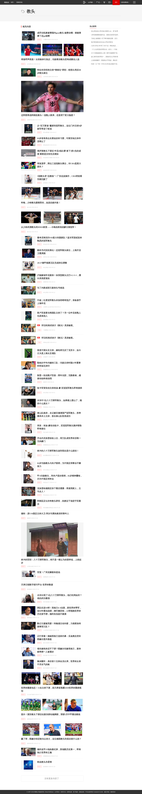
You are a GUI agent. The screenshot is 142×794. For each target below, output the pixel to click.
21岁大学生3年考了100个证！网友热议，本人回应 (106, 46)
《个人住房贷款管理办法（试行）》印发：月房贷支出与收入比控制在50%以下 (106, 49)
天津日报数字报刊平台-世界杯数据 (37, 584)
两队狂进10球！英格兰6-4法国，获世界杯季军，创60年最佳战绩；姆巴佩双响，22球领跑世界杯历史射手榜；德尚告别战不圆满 (59, 611)
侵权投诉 (112, 792)
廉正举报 (106, 792)
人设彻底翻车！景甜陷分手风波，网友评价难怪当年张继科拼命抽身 (106, 60)
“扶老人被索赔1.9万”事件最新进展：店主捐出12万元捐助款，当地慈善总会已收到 (106, 38)
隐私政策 (81, 792)
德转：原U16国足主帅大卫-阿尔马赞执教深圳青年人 (45, 513)
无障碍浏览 (19, 2)
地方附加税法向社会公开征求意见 (102, 42)
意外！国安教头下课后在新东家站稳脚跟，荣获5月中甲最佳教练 (50, 714)
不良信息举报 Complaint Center (94, 792)
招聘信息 (69, 792)
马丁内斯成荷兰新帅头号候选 (50, 288)
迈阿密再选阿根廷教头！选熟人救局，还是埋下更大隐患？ (48, 115)
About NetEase (49, 792)
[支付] (104, 2)
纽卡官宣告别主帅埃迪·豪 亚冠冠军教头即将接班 (59, 388)
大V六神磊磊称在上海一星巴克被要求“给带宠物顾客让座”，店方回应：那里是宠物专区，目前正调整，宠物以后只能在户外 (106, 53)
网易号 (39, 39)
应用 (12, 2)
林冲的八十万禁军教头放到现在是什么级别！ (58, 451)
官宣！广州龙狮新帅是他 (48, 572)
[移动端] (84, 2)
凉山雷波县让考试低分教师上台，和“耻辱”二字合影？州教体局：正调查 (106, 31)
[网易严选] (98, 2)
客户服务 (75, 792)
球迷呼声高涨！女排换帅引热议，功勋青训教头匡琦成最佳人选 (50, 59)
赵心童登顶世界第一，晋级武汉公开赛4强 (104, 56)
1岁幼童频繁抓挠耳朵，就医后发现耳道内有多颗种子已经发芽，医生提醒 (106, 35)
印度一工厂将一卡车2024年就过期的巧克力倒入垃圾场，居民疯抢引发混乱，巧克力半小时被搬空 (106, 64)
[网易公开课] (91, 2)
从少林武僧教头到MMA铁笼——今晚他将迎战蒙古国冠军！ (48, 227)
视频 (39, 330)
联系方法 (63, 792)
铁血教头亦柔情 (44, 762)
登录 (116, 2)
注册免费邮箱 (124, 2)
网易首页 (6, 2)
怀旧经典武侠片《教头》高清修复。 (58, 325)
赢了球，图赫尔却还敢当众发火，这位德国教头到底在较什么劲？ (51, 739)
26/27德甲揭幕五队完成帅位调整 (52, 263)
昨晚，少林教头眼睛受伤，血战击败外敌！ (41, 202)
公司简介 (57, 792)
